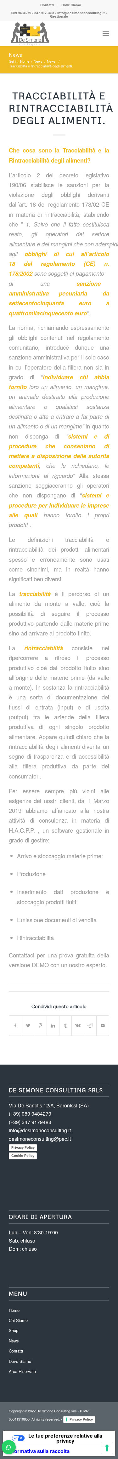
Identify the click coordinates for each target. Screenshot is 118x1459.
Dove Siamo (71, 5)
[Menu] (106, 33)
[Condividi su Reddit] (90, 1025)
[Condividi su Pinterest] (40, 1025)
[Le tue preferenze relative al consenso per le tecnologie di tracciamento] (107, 1448)
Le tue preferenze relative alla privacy (65, 1438)
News (15, 55)
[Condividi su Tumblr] (65, 1025)
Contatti (47, 5)
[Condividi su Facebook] (15, 1025)
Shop (13, 1330)
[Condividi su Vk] (78, 1025)
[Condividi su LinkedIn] (53, 1025)
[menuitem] (47, 5)
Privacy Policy (23, 1147)
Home (14, 1310)
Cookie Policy (22, 1155)
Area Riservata (22, 1371)
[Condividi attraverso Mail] (103, 1025)
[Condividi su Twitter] (28, 1025)
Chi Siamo (18, 1320)
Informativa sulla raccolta (39, 1451)
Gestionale (59, 16)
